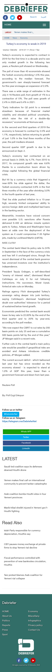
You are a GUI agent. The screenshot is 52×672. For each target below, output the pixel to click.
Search (33, 17)
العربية (43, 17)
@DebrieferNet (10, 414)
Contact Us (34, 630)
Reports (6, 625)
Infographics (34, 621)
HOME (7, 25)
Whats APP (26, 431)
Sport (5, 634)
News (15, 38)
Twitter (26, 437)
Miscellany (33, 616)
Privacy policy (35, 625)
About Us (7, 616)
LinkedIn (26, 448)
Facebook (26, 443)
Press (5, 630)
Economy (24, 38)
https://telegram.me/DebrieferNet (19, 421)
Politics (6, 621)
